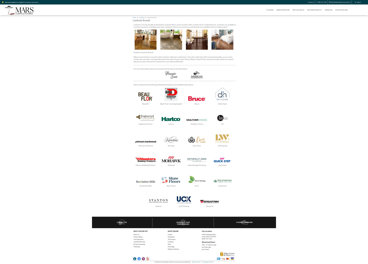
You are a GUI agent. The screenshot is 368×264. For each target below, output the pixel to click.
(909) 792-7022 (207, 239)
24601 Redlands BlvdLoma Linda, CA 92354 (209, 236)
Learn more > (35, 2)
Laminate (142, 17)
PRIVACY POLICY (196, 262)
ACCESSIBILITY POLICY (208, 262)
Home (134, 17)
